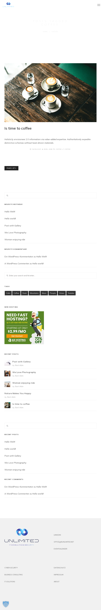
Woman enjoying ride (14, 239)
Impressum (58, 574)
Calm (8, 293)
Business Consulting (13, 574)
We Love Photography (15, 232)
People (53, 293)
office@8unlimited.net (64, 542)
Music (44, 293)
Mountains (34, 293)
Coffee (59, 149)
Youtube (71, 293)
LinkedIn (57, 535)
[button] (6, 604)
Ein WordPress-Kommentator (18, 256)
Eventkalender (60, 548)
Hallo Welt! (9, 211)
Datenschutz (59, 567)
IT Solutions (9, 581)
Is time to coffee (18, 128)
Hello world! (10, 218)
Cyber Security (11, 567)
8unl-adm (48, 149)
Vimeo (61, 293)
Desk (24, 293)
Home (45, 32)
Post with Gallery (12, 225)
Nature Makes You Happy (17, 393)
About (56, 581)
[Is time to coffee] (50, 92)
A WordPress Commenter (16, 263)
